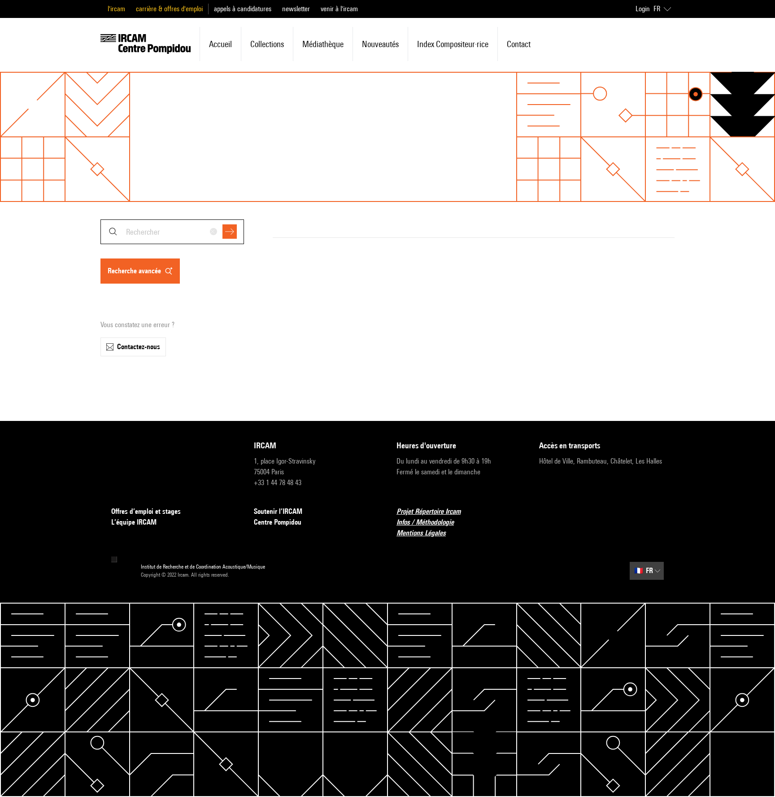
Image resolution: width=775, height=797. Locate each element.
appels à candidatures (242, 8)
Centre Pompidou (277, 522)
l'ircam (116, 8)
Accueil (220, 44)
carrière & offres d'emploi (169, 8)
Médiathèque (323, 44)
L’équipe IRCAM (134, 522)
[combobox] (172, 231)
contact (519, 44)
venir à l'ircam (339, 8)
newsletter (296, 8)
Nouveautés (380, 44)
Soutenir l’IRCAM (278, 511)
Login (643, 8)
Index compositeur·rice (452, 44)
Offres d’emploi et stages (146, 511)
